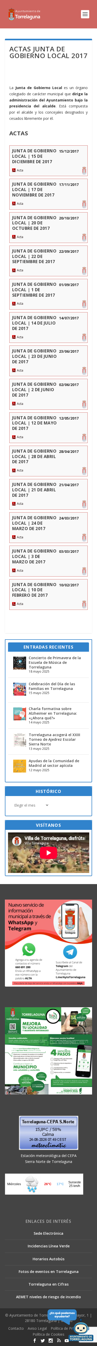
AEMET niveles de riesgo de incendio (48, 1296)
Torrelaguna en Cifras (48, 1284)
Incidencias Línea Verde (49, 1245)
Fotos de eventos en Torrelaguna (49, 1271)
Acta (20, 170)
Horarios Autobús (48, 1258)
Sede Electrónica (48, 1233)
